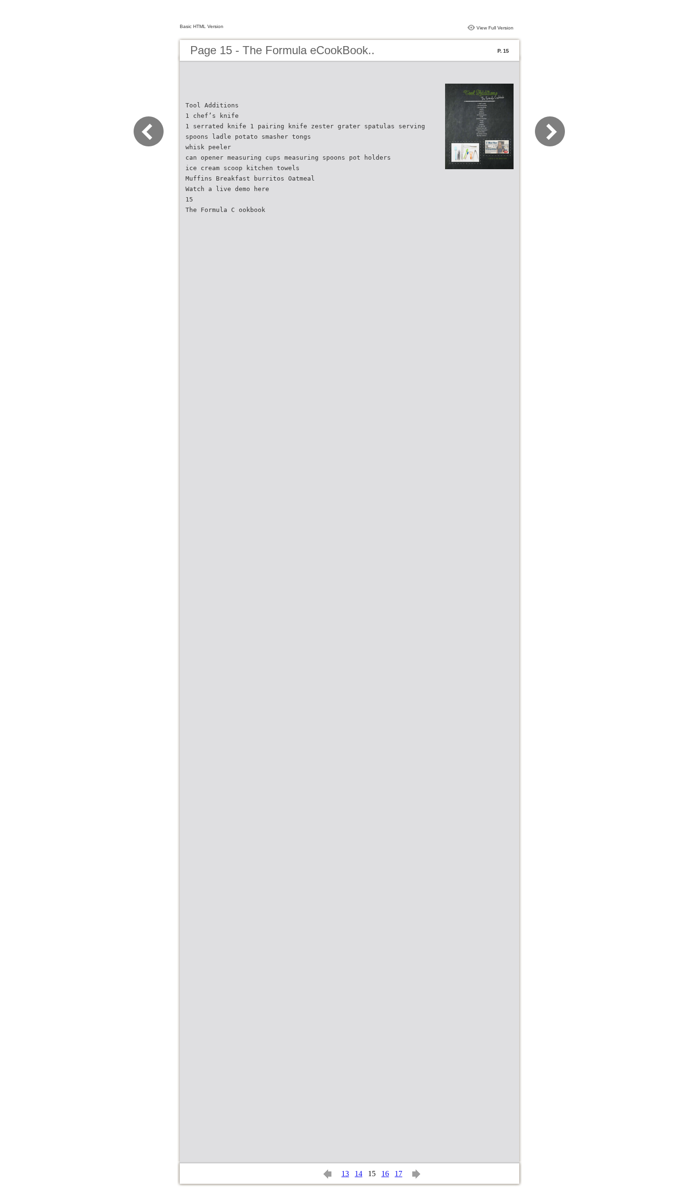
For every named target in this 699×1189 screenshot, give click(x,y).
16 (385, 1174)
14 (358, 1174)
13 (345, 1174)
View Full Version (495, 27)
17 (398, 1174)
